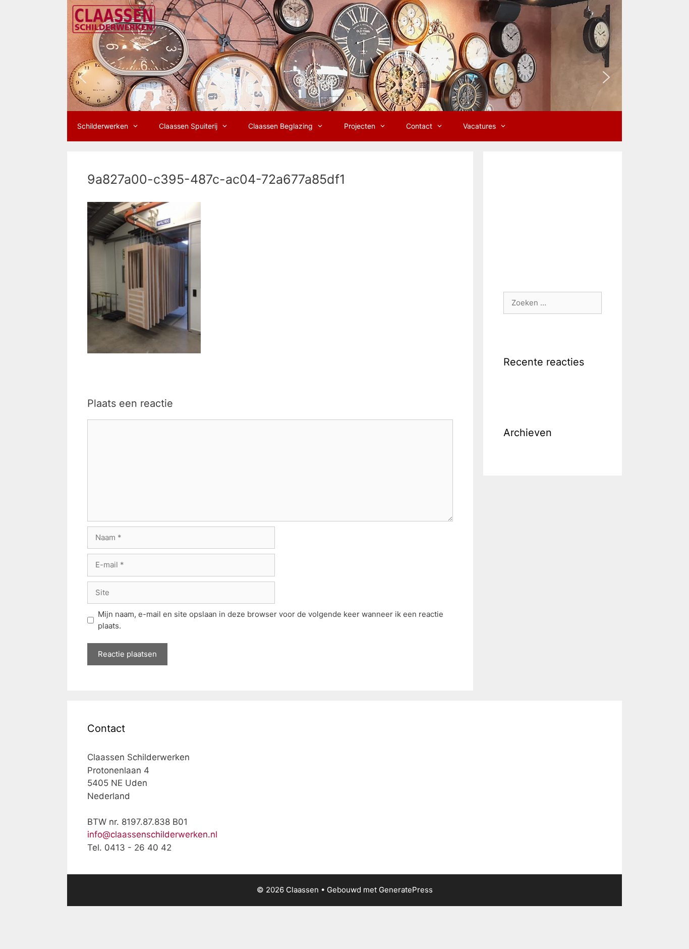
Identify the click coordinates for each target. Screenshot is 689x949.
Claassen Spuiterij (188, 126)
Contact (419, 126)
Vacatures (479, 126)
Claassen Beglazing (280, 126)
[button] (83, 77)
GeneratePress (406, 889)
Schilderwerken (102, 126)
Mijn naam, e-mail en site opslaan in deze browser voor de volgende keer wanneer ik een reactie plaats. (270, 619)
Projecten (359, 126)
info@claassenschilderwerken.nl (152, 834)
